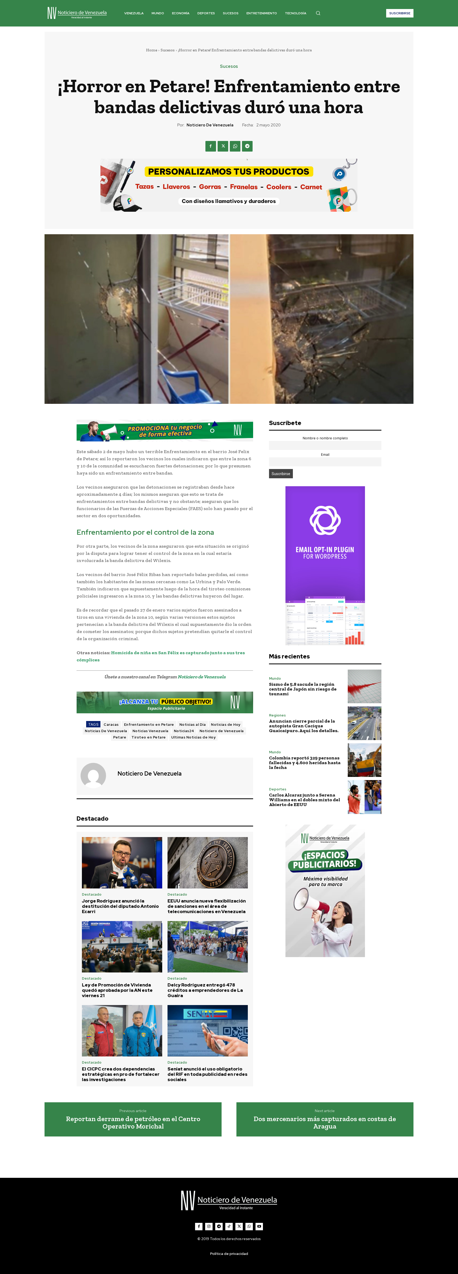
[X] (223, 146)
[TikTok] (229, 1226)
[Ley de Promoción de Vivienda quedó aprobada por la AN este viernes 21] (122, 946)
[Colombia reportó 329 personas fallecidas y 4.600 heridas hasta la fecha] (364, 760)
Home (151, 50)
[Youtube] (259, 1226)
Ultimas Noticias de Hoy (193, 737)
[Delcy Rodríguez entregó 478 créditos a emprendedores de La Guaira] (208, 946)
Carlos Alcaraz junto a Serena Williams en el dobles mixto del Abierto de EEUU (304, 799)
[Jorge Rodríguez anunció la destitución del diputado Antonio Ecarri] (122, 862)
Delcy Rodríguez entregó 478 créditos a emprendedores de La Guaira (205, 990)
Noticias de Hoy (225, 724)
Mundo (275, 678)
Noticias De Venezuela (106, 731)
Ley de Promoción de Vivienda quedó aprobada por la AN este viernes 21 (117, 990)
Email (325, 455)
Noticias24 (184, 731)
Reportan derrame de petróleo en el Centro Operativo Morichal (133, 1122)
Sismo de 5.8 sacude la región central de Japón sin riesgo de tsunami (303, 689)
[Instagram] (209, 1226)
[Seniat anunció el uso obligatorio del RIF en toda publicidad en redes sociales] (208, 1030)
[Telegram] (247, 146)
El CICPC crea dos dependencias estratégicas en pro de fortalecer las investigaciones (121, 1074)
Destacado (92, 894)
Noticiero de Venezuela (210, 125)
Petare (119, 737)
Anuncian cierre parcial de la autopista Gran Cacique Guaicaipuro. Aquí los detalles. (303, 725)
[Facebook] (210, 146)
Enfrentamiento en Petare (149, 724)
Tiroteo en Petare (148, 737)
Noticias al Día (192, 724)
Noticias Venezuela (151, 731)
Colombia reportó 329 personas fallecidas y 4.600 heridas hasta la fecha (305, 762)
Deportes (277, 789)
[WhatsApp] (235, 146)
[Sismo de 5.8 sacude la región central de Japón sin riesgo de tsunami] (364, 686)
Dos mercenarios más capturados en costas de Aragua (325, 1122)
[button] (318, 13)
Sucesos (168, 50)
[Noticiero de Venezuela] (96, 775)
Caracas (111, 724)
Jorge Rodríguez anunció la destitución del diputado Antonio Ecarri (120, 906)
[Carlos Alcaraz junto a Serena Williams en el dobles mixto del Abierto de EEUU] (364, 797)
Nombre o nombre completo (325, 438)
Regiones (277, 715)
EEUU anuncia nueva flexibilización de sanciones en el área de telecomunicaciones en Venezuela (207, 906)
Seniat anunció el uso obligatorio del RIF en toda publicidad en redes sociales (208, 1074)
